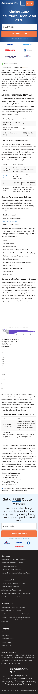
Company (5, 628)
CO (15, 655)
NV (32, 658)
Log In (29, 3)
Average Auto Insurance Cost (11, 569)
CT (17, 655)
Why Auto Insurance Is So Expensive (13, 597)
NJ (2, 661)
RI (24, 661)
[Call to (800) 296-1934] (22, 3)
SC (26, 661)
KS (2, 658)
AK (5, 655)
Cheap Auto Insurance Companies (12, 563)
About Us (4, 632)
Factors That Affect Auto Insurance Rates (15, 573)
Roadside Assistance (10, 221)
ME (9, 658)
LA (7, 658)
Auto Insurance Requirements (11, 590)
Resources (5, 556)
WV (13, 663)
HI (26, 655)
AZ (7, 655)
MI (17, 658)
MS (22, 658)
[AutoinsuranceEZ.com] (9, 3)
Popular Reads (7, 604)
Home (6, 488)
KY (5, 658)
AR (10, 655)
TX (34, 661)
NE (30, 658)
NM (4, 661)
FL (22, 655)
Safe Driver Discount (6, 177)
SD (29, 661)
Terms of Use (25, 38)
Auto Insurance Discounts (10, 587)
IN (32, 655)
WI (16, 663)
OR (20, 661)
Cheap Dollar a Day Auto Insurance (13, 607)
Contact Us (5, 635)
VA (7, 663)
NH (35, 658)
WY (18, 663)
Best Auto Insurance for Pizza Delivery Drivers (17, 614)
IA (33, 655)
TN (31, 661)
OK (17, 661)
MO (25, 658)
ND (12, 661)
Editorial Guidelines (7, 639)
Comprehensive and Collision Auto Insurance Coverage (16, 621)
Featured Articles (8, 580)
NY (7, 661)
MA (15, 658)
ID (28, 655)
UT (2, 663)
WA (10, 663)
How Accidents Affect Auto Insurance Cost (16, 593)
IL (30, 655)
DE (19, 655)
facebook (11, 671)
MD (12, 658)
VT (5, 663)
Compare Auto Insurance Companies (21, 488)
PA (22, 661)
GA (24, 655)
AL (2, 655)
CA (12, 655)
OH (15, 661)
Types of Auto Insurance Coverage (13, 583)
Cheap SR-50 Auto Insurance (11, 610)
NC (9, 661)
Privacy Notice (6, 642)
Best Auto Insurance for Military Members (15, 617)
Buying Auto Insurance (9, 566)
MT (27, 658)
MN (19, 658)
